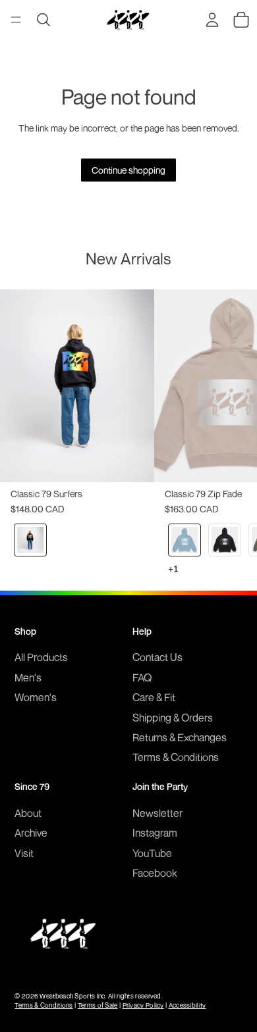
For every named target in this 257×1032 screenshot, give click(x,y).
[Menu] (16, 20)
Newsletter (157, 813)
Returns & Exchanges (179, 737)
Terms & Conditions (175, 757)
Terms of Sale (98, 1005)
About (28, 813)
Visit (24, 853)
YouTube (152, 853)
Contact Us (157, 657)
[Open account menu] (212, 19)
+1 (173, 569)
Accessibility (187, 1005)
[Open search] (43, 19)
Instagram (154, 832)
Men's (28, 677)
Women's (35, 697)
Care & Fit (153, 697)
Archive (30, 832)
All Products (41, 657)
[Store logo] (127, 19)
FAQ (142, 677)
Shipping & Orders (172, 717)
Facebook (154, 872)
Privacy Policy (143, 1005)
